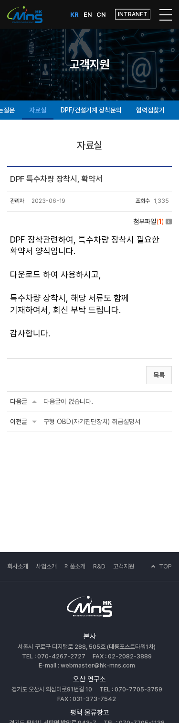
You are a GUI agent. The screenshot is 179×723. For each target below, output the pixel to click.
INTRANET (132, 14)
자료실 (37, 110)
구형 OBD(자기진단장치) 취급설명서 (91, 421)
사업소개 (46, 566)
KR (74, 14)
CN (100, 14)
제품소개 (74, 566)
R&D (99, 566)
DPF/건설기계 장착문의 (91, 110)
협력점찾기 (150, 110)
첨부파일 (148, 221)
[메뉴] (165, 14)
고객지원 (123, 566)
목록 (159, 375)
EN (88, 14)
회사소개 (17, 566)
